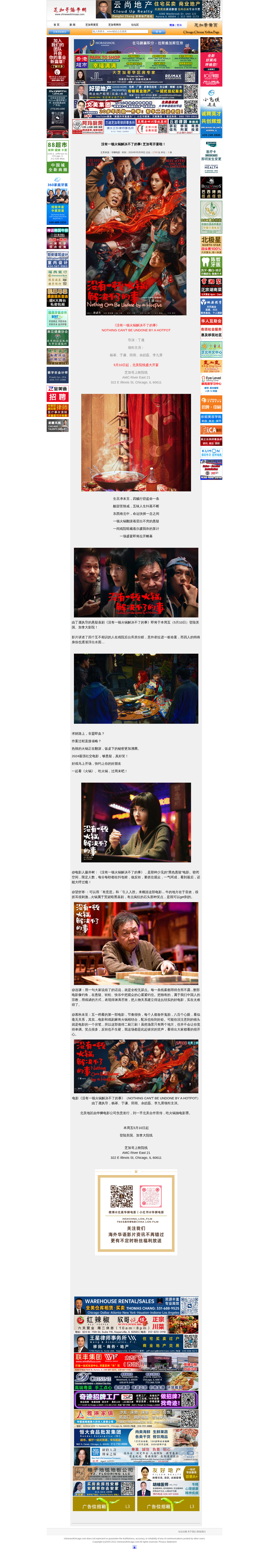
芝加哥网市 (114, 24)
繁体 (179, 25)
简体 (172, 25)
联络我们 (201, 1531)
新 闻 (72, 24)
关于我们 (192, 1531)
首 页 (56, 24)
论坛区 (135, 24)
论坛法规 (182, 1531)
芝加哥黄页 (91, 24)
